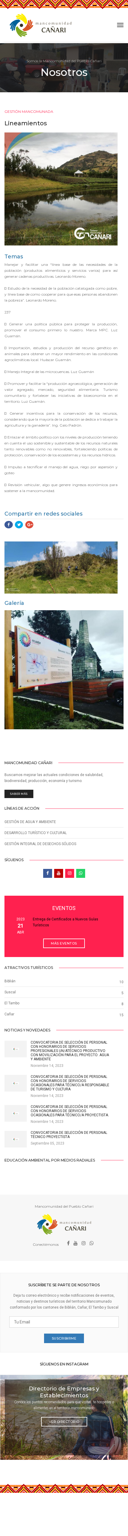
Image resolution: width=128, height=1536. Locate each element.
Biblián (9, 981)
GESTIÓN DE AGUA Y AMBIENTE (30, 822)
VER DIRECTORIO (64, 1422)
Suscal (10, 992)
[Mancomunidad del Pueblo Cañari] (40, 25)
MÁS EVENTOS (64, 943)
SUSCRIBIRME (64, 1338)
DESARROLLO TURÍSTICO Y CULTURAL (35, 833)
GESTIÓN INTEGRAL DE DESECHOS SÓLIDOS (40, 844)
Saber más (19, 793)
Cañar (9, 1014)
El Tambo (11, 1003)
